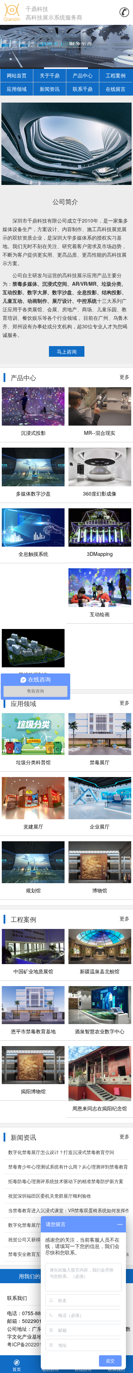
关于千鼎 (50, 75)
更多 (124, 376)
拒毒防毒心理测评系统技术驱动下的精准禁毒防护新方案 (65, 1181)
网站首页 (17, 75)
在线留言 (116, 88)
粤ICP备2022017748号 (33, 1344)
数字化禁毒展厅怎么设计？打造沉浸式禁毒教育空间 (61, 1152)
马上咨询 (67, 351)
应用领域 (17, 88)
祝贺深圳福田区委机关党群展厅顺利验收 (49, 1195)
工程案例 (116, 75)
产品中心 (83, 75)
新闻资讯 (50, 88)
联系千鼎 (83, 88)
